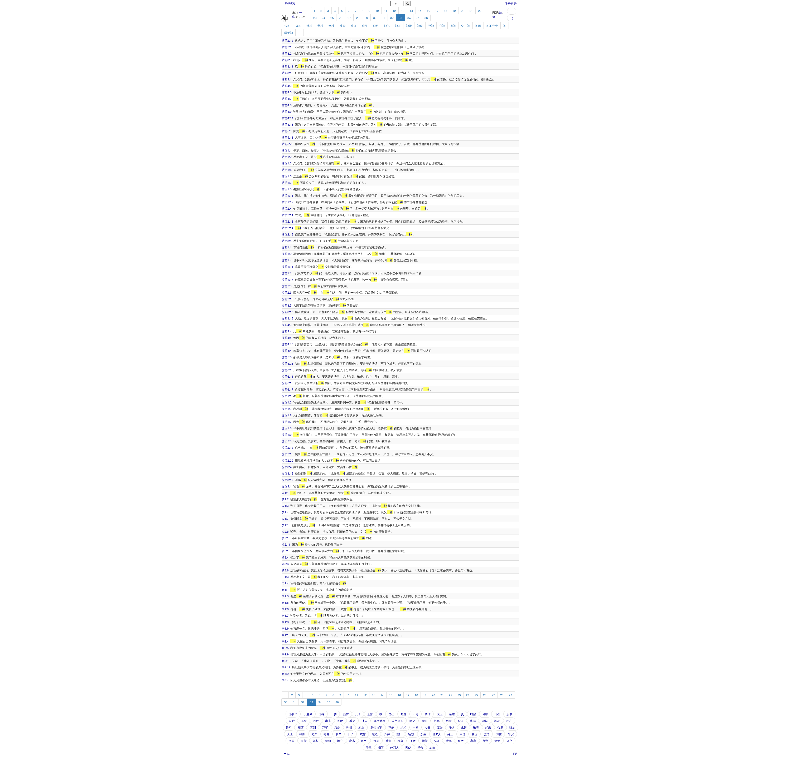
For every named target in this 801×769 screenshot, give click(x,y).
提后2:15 (287, 447)
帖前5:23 (287, 144)
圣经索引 (290, 3)
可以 (485, 714)
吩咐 (292, 721)
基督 (370, 714)
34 (409, 18)
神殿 (342, 26)
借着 (304, 741)
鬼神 (298, 26)
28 (357, 18)
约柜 (403, 727)
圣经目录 (511, 3)
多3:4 (285, 557)
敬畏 (476, 727)
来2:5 (285, 648)
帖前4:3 (287, 86)
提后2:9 (287, 441)
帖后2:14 (287, 228)
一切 (334, 714)
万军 (325, 727)
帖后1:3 (287, 163)
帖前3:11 (287, 66)
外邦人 (394, 747)
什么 (497, 714)
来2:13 (286, 661)
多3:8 (285, 570)
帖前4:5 (287, 92)
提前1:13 (287, 273)
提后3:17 (287, 480)
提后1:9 (287, 434)
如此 (340, 721)
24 (323, 18)
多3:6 (285, 564)
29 (366, 18)
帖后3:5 (287, 241)
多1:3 (285, 505)
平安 (511, 734)
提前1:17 (287, 279)
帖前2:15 (287, 40)
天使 (408, 747)
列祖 (349, 727)
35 (417, 18)
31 (383, 18)
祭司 (289, 727)
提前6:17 (287, 389)
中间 (415, 727)
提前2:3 (287, 286)
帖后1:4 (287, 170)
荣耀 (452, 714)
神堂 (409, 26)
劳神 (320, 26)
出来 (328, 721)
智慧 (411, 734)
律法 (485, 721)
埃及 (497, 721)
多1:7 (285, 518)
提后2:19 (287, 454)
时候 (473, 714)
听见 (412, 721)
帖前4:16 (287, 124)
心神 (442, 26)
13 (402, 11)
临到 (364, 741)
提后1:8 (287, 428)
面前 (346, 714)
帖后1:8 (287, 189)
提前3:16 (287, 318)
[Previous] (511, 11)
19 (454, 11)
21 (471, 11)
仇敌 (461, 741)
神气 (387, 26)
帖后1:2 (287, 157)
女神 (331, 26)
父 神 (465, 26)
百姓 (316, 721)
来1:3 (285, 596)
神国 (478, 26)
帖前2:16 (287, 47)
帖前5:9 (287, 131)
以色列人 (397, 721)
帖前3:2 (287, 53)
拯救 (420, 747)
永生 (423, 734)
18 (445, 11)
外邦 (387, 734)
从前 (432, 747)
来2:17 (286, 667)
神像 (420, 26)
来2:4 (285, 641)
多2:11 (286, 544)
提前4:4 (287, 331)
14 (411, 11)
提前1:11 (287, 266)
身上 (450, 734)
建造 (375, 734)
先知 (314, 734)
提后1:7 (287, 422)
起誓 (316, 741)
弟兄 (437, 721)
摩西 (301, 727)
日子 (351, 734)
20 (462, 11)
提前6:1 (287, 370)
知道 (403, 714)
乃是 (337, 727)
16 (428, 11)
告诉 (474, 734)
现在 (509, 721)
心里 (500, 727)
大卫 (440, 714)
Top (288, 753)
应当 (352, 741)
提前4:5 (287, 338)
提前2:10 (287, 299)
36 (426, 18)
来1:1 (285, 589)
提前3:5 (287, 305)
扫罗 (381, 747)
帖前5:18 (287, 137)
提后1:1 (287, 396)
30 (375, 18)
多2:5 (285, 531)
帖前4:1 (287, 79)
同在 (499, 734)
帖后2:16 (287, 234)
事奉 (473, 721)
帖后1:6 (287, 182)
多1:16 (286, 525)
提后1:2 (287, 402)
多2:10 (286, 538)
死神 (431, 26)
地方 (340, 741)
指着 (425, 741)
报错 (514, 753)
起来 (488, 727)
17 (437, 11)
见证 (437, 741)
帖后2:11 (287, 215)
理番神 (288, 33)
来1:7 (285, 615)
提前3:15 (287, 312)
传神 (287, 26)
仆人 (364, 721)
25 (332, 18)
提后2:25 (287, 460)
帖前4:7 (287, 98)
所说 (485, 741)
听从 (512, 727)
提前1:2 (287, 254)
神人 (398, 26)
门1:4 (285, 583)
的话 (428, 714)
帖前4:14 (287, 118)
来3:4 (285, 680)
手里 (369, 747)
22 (479, 11)
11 (385, 11)
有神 (453, 26)
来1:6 (285, 609)
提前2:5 (287, 292)
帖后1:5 (287, 176)
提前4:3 (287, 325)
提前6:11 (287, 376)
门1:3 (285, 577)
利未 (338, 734)
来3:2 (285, 673)
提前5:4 (287, 350)
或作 (363, 734)
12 (394, 11)
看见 (352, 721)
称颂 (400, 741)
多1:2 (285, 499)
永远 (464, 727)
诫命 (487, 734)
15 (420, 11)
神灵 (365, 26)
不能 (391, 727)
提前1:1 (287, 247)
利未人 (436, 734)
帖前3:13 (287, 73)
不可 (415, 714)
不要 (304, 721)
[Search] (408, 3)
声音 (462, 734)
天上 (290, 734)
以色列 (308, 714)
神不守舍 (492, 26)
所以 (509, 714)
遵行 (399, 734)
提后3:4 (287, 467)
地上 (361, 727)
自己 (391, 714)
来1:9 (285, 628)
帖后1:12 (287, 202)
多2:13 (286, 551)
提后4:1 (287, 486)
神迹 (353, 26)
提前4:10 (287, 344)
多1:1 (285, 493)
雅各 (452, 727)
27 (349, 18)
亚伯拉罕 (376, 727)
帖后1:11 (287, 195)
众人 (461, 721)
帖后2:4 (287, 208)
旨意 (388, 741)
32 (392, 18)
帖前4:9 (287, 111)
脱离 (449, 741)
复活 (497, 741)
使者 (413, 741)
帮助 (328, 741)
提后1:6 (287, 415)
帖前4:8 (287, 105)
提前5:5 (287, 357)
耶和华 (293, 714)
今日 (428, 727)
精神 (309, 26)
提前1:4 (287, 260)
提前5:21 (287, 363)
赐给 (424, 721)
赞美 (376, 741)
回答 (292, 741)
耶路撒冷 (379, 721)
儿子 (358, 714)
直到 (313, 727)
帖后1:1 (287, 150)
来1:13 (286, 635)
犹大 (449, 721)
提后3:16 (287, 473)
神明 (376, 26)
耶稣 (322, 714)
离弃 (473, 741)
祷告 (326, 734)
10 (377, 11)
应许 (440, 727)
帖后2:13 (287, 221)
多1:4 (285, 512)
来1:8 (285, 622)
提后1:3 (287, 409)
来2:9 (285, 654)
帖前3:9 (287, 60)
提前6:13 (287, 383)
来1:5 (285, 602)
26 (340, 18)
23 (315, 18)
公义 (509, 741)
